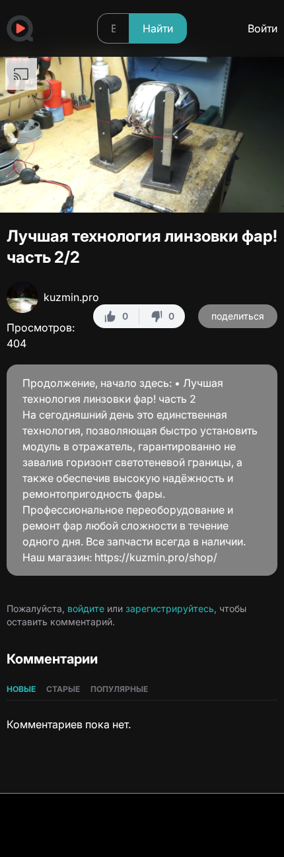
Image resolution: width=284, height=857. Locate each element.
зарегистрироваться (216, 287)
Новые (21, 689)
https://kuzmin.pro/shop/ (155, 557)
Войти (262, 28)
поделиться (237, 316)
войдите (85, 608)
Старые (63, 689)
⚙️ (238, 194)
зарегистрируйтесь (169, 608)
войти (146, 287)
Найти (158, 28)
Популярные (119, 689)
